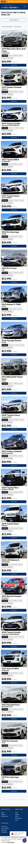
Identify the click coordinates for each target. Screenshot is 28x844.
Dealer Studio (10, 842)
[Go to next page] (24, 799)
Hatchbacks (18, 818)
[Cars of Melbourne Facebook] (2, 2)
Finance (3, 814)
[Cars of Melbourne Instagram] (5, 2)
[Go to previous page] (4, 799)
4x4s (16, 820)
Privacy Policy (5, 828)
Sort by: (11, 26)
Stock (2, 812)
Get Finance (14, 65)
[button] (25, 6)
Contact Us (4, 826)
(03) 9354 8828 (21, 1)
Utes (16, 812)
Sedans (17, 814)
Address (12, 1)
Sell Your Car (4, 816)
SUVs (16, 816)
